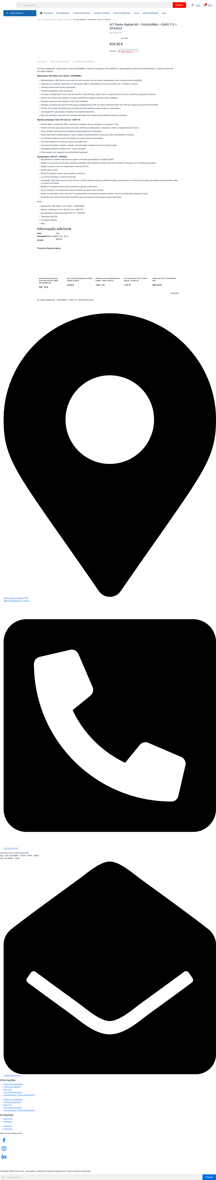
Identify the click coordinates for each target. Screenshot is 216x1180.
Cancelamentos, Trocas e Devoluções (19, 1095)
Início (38, 19)
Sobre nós (8, 1119)
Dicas (164, 13)
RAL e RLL (8, 1090)
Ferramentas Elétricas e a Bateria (52, 19)
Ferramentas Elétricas (81, 13)
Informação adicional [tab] (60, 62)
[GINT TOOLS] (7, 5)
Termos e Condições (12, 1087)
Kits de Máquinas (63, 13)
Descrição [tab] (42, 62)
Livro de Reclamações (13, 1092)
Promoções (48, 13)
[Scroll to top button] (211, 1175)
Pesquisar (179, 5)
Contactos (8, 1122)
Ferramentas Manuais (122, 13)
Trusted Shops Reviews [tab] (84, 62)
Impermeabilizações (150, 13)
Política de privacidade (13, 1084)
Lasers (136, 13)
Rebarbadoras (68, 19)
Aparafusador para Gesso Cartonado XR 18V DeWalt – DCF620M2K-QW (49, 281)
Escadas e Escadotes (102, 13)
